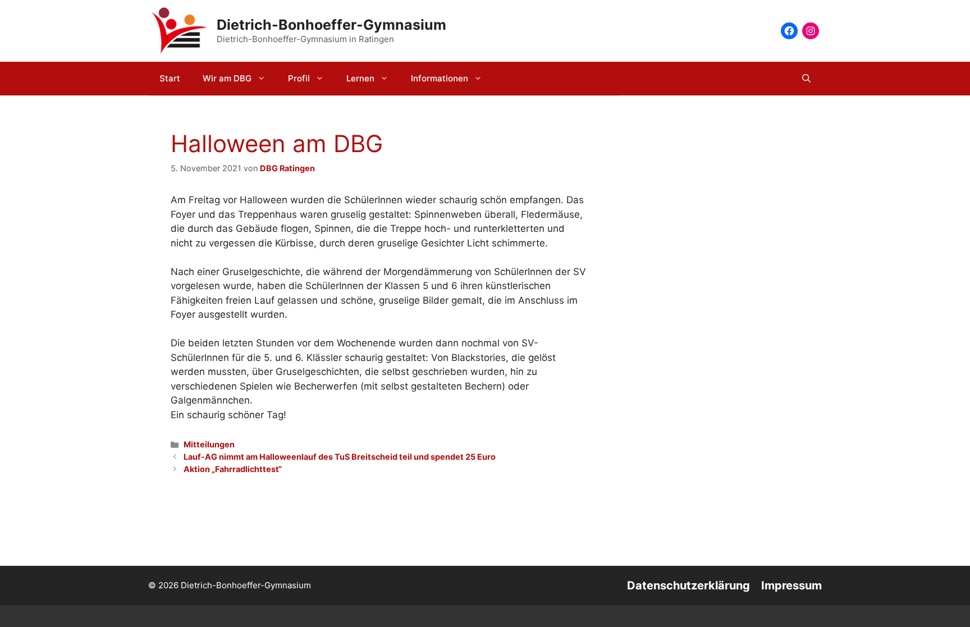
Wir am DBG (227, 78)
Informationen (439, 78)
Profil (299, 78)
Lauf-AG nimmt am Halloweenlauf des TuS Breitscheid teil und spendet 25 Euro (340, 456)
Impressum (791, 585)
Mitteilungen (209, 444)
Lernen (360, 78)
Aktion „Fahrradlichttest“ (233, 469)
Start (169, 78)
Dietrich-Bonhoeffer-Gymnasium (331, 24)
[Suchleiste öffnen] (806, 78)
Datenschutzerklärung (688, 585)
